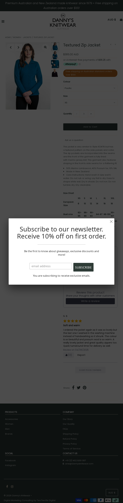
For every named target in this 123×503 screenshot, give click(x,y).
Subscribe (83, 267)
